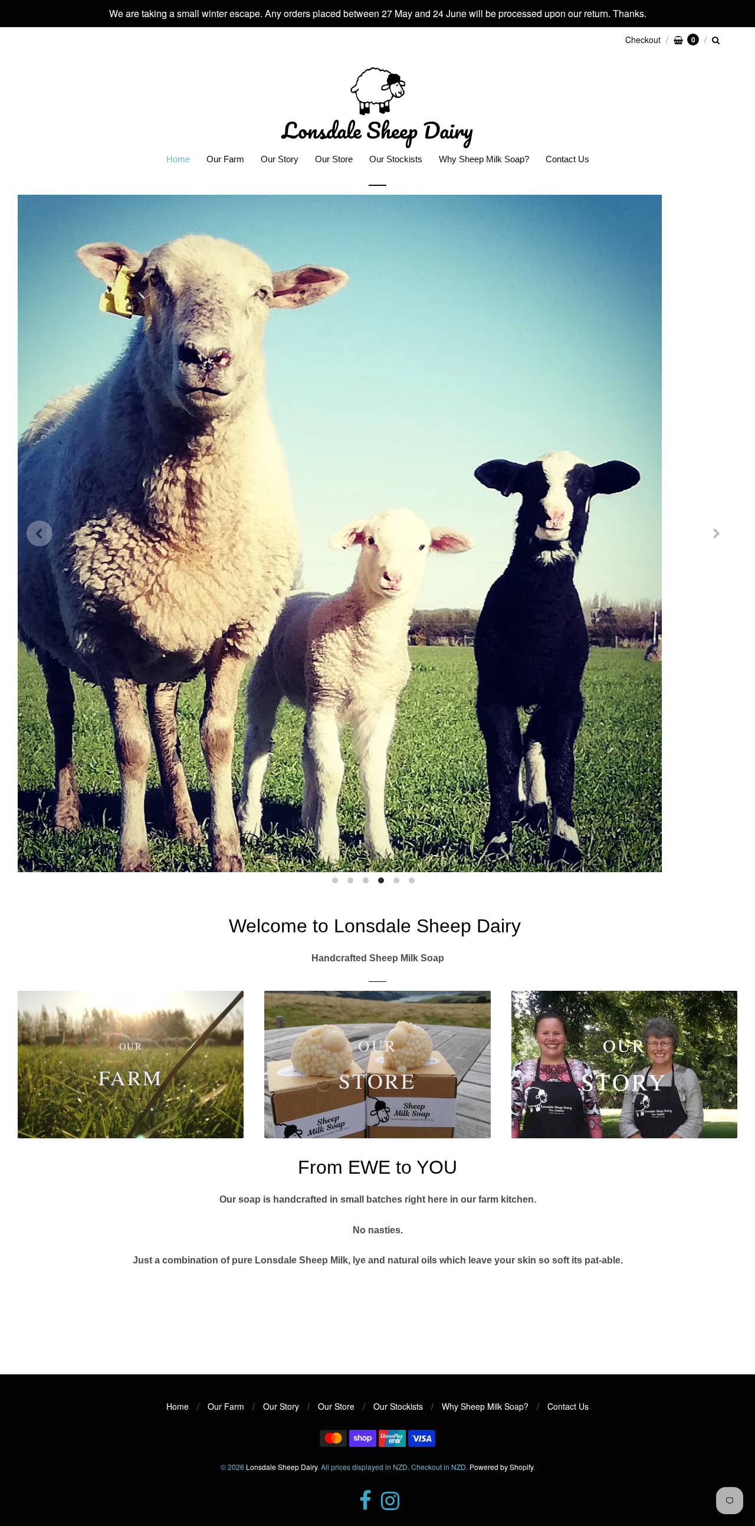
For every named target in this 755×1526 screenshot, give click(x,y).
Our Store (334, 159)
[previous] (39, 489)
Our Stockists (395, 159)
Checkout (643, 39)
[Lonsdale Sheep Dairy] (377, 90)
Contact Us (567, 159)
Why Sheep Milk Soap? (484, 159)
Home (178, 159)
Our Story (279, 159)
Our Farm (225, 159)
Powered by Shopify (501, 1376)
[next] (715, 489)
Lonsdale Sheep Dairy (377, 130)
